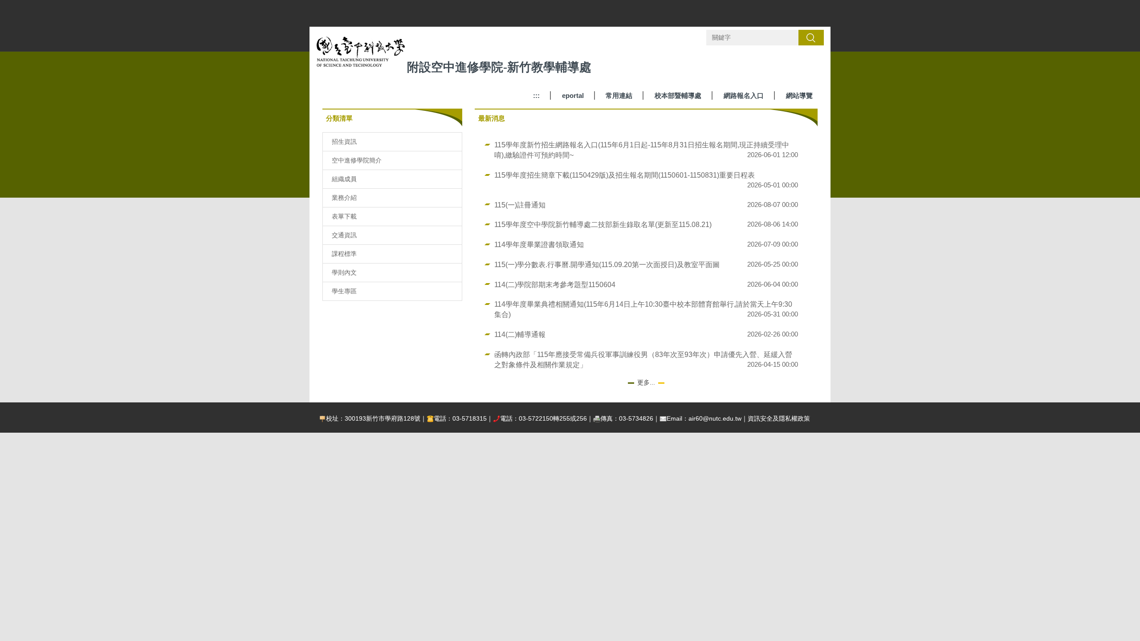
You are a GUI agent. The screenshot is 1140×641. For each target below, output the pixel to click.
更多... (646, 382)
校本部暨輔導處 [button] (678, 95)
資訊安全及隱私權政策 (779, 418)
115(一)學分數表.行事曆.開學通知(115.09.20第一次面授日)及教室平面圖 (607, 264)
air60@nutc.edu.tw (714, 418)
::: (536, 95)
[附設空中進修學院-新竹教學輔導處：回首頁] (360, 54)
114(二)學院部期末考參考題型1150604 (554, 284)
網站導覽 (799, 95)
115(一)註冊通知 (520, 205)
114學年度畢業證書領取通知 (539, 244)
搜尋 (811, 37)
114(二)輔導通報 (520, 334)
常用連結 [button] (619, 95)
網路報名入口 (744, 95)
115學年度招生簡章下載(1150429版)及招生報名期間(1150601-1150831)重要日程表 (624, 175)
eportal (573, 95)
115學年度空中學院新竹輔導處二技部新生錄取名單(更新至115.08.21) (603, 224)
